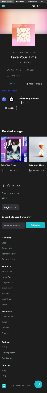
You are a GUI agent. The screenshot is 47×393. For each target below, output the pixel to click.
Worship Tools (8, 352)
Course (5, 333)
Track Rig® (7, 288)
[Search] (38, 5)
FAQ (4, 376)
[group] (9, 108)
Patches (5, 293)
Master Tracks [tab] (35, 83)
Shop (4, 304)
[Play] (4, 99)
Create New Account (11, 193)
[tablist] (23, 83)
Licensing (6, 299)
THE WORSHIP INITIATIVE (23, 52)
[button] (4, 99)
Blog (4, 242)
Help (4, 370)
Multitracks (7, 271)
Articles (5, 322)
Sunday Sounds (9, 358)
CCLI (4, 347)
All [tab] (14, 83)
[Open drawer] (43, 5)
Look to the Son (24, 62)
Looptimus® (7, 282)
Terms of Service (10, 253)
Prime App (7, 277)
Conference (7, 316)
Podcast (5, 327)
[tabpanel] (23, 102)
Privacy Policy (8, 259)
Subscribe (35, 225)
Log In (5, 198)
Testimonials (8, 248)
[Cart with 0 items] (33, 5)
